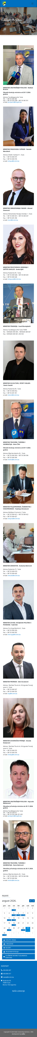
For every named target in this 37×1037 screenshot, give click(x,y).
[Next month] (33, 900)
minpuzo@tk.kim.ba (14, 279)
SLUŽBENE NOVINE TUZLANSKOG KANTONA (16, 957)
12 (14, 918)
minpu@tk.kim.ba (13, 161)
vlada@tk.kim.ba (8, 977)
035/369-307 (7, 970)
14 (23, 918)
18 (9, 923)
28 (9, 908)
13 (18, 918)
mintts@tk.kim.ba (13, 460)
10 (4, 918)
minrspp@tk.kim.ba (14, 634)
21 (23, 923)
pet (23, 906)
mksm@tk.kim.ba (13, 395)
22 (28, 923)
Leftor (23, 1034)
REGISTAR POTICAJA (12, 952)
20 (18, 923)
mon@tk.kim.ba (13, 220)
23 (32, 923)
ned (32, 906)
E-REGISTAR (9, 944)
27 (4, 908)
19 (14, 923)
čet (18, 906)
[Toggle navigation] (32, 3)
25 (9, 928)
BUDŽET (8, 948)
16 (32, 918)
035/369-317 (7, 974)
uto (9, 906)
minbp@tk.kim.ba (13, 755)
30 (18, 908)
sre (14, 906)
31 (23, 908)
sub (28, 906)
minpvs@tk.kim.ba (14, 519)
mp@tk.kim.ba (12, 693)
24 (4, 928)
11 (9, 918)
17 (4, 923)
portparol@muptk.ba (15, 102)
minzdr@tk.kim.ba (14, 575)
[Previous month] (30, 900)
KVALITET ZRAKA (11, 940)
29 (14, 908)
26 (14, 928)
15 (28, 918)
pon (4, 906)
